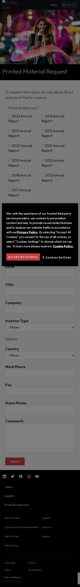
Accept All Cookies (23, 256)
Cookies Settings (58, 257)
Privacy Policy (27, 232)
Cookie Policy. (63, 246)
